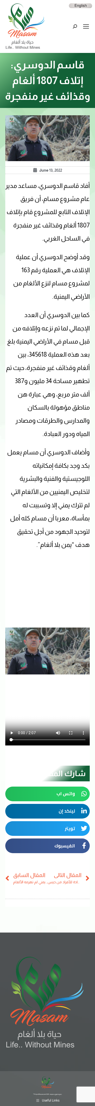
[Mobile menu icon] (86, 26)
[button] (47, 794)
